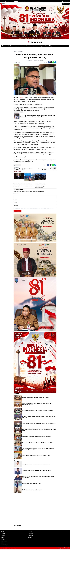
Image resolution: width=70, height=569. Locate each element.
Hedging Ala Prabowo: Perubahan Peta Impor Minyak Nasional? (36, 463)
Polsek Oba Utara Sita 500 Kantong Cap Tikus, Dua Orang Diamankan (37, 410)
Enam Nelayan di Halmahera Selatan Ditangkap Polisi (28, 185)
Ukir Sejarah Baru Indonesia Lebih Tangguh (31, 489)
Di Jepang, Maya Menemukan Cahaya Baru (31, 483)
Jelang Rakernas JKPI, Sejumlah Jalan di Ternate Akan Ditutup (36, 455)
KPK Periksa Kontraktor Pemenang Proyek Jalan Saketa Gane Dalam (23, 169)
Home (4, 46)
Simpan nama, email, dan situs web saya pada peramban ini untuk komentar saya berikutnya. (34, 208)
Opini (41, 46)
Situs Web (16, 205)
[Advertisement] (35, 559)
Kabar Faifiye (48, 46)
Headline (10, 46)
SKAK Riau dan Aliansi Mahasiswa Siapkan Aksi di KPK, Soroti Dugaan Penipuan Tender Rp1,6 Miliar (35, 1)
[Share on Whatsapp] (53, 62)
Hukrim (28, 46)
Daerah (17, 46)
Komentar (16, 193)
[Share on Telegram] (55, 62)
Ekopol (22, 46)
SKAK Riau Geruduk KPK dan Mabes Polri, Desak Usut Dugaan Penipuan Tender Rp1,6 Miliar (37, 116)
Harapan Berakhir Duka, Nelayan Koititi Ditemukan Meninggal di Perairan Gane (40, 185)
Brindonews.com (9, 548)
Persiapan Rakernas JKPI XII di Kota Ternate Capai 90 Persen (35, 397)
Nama (15, 199)
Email (15, 202)
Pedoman (30, 535)
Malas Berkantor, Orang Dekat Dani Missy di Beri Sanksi (19, 185)
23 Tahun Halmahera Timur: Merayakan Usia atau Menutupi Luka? (36, 470)
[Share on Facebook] (49, 62)
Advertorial (35, 46)
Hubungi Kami (66, 3)
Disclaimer (30, 533)
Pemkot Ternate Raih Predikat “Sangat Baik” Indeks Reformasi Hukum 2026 (38, 423)
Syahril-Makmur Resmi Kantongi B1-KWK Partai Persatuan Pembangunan (47, 169)
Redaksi (30, 537)
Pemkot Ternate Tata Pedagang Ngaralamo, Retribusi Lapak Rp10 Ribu (37, 442)
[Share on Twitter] (51, 62)
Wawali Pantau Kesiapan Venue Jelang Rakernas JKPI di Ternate (36, 436)
